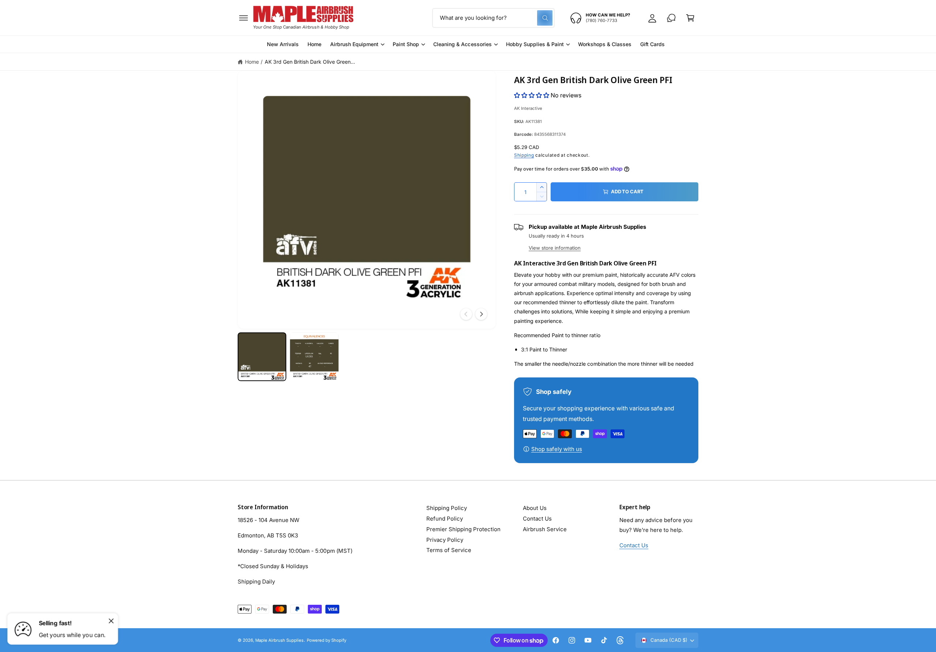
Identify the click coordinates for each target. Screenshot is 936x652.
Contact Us (537, 518)
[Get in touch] (671, 17)
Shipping (524, 155)
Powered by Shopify (326, 640)
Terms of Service (448, 550)
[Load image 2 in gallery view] (314, 356)
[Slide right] (481, 314)
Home (252, 62)
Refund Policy (444, 518)
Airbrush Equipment (354, 44)
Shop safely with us (556, 449)
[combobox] (493, 17)
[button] (243, 17)
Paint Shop (406, 44)
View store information (555, 248)
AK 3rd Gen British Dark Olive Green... (310, 62)
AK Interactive (528, 108)
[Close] (111, 621)
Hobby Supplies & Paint (535, 44)
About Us (535, 507)
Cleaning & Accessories (462, 44)
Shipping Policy (446, 507)
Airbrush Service (545, 529)
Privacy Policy (444, 539)
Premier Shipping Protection (463, 529)
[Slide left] (466, 314)
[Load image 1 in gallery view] (262, 356)
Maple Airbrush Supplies (279, 640)
